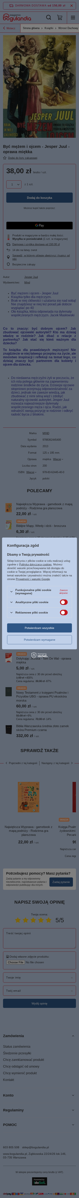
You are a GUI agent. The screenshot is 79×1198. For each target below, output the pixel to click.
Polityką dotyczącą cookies (35, 564)
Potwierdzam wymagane (39, 639)
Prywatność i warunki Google (33, 579)
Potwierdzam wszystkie (39, 628)
